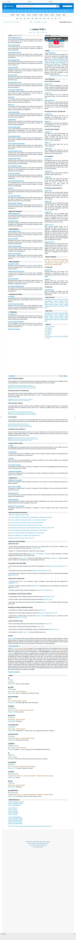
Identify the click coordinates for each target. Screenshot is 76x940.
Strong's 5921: (12, 684)
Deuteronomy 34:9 (49, 100)
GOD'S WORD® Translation (15, 166)
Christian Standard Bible (14, 136)
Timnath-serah (13, 452)
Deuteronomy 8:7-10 (48, 596)
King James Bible (12, 75)
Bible (5, 22)
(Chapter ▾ (14, 35)
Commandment (48, 301)
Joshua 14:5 (48, 93)
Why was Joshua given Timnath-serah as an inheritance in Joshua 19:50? (28, 530)
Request (51, 304)
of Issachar (49, 330)
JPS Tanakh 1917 (12, 314)
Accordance (48, 299)
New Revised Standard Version (16, 286)
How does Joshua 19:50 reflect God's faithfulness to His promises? (26, 533)
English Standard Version (14, 52)
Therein (61, 304)
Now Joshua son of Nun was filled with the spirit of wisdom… (22, 388)
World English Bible (13, 221)
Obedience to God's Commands (16, 506)
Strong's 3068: (12, 693)
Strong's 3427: (12, 796)
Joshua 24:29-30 (40, 615)
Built (52, 299)
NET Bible (10, 188)
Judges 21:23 (48, 201)
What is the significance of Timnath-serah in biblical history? (24, 535)
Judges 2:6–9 (54, 558)
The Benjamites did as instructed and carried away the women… (23, 439)
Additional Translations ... (14, 329)
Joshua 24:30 (48, 114)
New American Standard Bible (15, 90)
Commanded (64, 299)
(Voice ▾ (53, 35)
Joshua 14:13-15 (49, 225)
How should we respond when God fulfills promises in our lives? (26, 525)
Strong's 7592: (12, 768)
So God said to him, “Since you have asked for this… (20, 426)
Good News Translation (14, 173)
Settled (56, 304)
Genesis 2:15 (41, 613)
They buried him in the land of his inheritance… (19, 400)
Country (56, 301)
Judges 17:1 (48, 142)
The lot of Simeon (50, 326)
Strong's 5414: (12, 712)
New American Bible (13, 279)
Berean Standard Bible (14, 60)
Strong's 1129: (12, 777)
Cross (34, 32)
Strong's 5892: (12, 721)
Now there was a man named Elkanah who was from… (20, 411)
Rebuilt (46, 304)
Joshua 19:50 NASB (13, 813)
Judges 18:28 (48, 190)
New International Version (14, 37)
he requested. (62, 62)
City (55, 299)
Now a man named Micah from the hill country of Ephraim (21, 413)
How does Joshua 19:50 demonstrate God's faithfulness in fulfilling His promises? (30, 517)
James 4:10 (40, 626)
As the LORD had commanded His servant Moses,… (21, 385)
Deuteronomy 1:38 (45, 570)
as (49, 59)
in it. (60, 64)
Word (46, 307)
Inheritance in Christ (13, 493)
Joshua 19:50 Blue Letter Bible (16, 802)
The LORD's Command (15, 465)
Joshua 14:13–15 (32, 553)
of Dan (48, 334)
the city (52, 61)
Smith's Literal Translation (14, 253)
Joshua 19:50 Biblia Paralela (15, 818)
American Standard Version (15, 151)
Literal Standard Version (14, 231)
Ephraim (47, 303)
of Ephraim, (52, 62)
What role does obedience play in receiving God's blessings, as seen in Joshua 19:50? (31, 527)
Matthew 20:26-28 (13, 575)
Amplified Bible (12, 119)
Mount (66, 303)
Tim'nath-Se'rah (64, 306)
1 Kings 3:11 (48, 177)
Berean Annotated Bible (14, 127)
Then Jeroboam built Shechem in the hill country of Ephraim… (22, 414)
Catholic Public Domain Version (16, 271)
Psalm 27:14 (47, 623)
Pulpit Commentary (13, 646)
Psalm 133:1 (15, 587)
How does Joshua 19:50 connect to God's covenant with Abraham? (26, 522)
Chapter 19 (13, 22)
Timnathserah (48, 306)
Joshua (8, 22)
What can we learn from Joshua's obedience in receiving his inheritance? (28, 520)
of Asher (48, 331)
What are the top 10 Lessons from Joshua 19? (22, 538)
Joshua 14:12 (48, 159)
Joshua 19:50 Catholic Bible (15, 823)
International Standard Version (16, 181)
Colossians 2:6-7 (54, 629)
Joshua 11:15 (48, 84)
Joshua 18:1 (46, 602)
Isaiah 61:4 (42, 610)
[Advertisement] (39, 364)
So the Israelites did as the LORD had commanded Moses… (22, 386)
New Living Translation (14, 45)
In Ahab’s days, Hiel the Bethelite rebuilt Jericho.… (20, 440)
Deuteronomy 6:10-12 (51, 613)
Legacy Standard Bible (14, 112)
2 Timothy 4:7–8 (48, 590)
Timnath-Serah (56, 306)
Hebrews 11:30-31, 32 (20, 617)
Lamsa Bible (11, 296)
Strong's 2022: (12, 740)
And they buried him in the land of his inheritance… (20, 399)
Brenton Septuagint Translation (16, 321)
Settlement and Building (15, 471)
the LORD (53, 59)
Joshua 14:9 (40, 590)
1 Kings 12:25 (48, 148)
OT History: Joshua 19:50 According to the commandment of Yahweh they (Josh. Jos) (30, 826)
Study (38, 32)
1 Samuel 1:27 (48, 171)
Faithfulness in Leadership (15, 480)
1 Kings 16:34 (48, 212)
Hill (56, 303)
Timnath (66, 304)
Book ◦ (61, 376)
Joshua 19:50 (36, 548)
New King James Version (14, 82)
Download (65, 75)
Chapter (65, 376)
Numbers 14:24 (43, 553)
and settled (56, 64)
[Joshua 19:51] (74, 420)
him (48, 61)
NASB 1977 (11, 104)
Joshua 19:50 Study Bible (14, 817)
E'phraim (52, 303)
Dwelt (66, 301)
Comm (42, 32)
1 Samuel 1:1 (48, 132)
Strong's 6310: (12, 702)
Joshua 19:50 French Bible (15, 822)
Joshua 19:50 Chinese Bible (15, 820)
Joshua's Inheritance (50, 53)
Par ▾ (18, 35)
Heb (46, 32)
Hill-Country (61, 303)
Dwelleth (61, 301)
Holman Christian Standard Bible (16, 143)
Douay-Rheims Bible (13, 264)
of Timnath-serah (58, 61)
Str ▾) (20, 35)
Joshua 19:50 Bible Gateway (15, 803)
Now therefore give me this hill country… (18, 424)
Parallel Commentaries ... (14, 672)
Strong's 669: (11, 749)
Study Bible (12, 376)
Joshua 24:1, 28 (47, 599)
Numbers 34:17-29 (49, 242)
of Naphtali (49, 333)
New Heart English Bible (14, 196)
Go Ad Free (3, 933)
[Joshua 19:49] (2, 420)
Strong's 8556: (12, 730)
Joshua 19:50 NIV (12, 808)
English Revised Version (14, 158)
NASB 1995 (11, 97)
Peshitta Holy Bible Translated (16, 304)
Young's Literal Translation (14, 246)
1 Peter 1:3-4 (25, 632)
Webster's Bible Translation (15, 203)
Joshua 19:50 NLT (12, 809)
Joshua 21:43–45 (23, 558)
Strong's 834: (11, 759)
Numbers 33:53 (36, 570)
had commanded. (60, 59)
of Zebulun (49, 328)
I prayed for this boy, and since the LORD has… (19, 425)
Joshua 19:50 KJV (12, 814)
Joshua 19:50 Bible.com (14, 805)
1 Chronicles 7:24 (49, 289)
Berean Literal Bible (13, 67)
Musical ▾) (57, 35)
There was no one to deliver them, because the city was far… (22, 437)
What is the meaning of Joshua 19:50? (19, 514)
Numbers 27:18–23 (51, 566)
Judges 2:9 (47, 121)
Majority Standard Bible (14, 213)
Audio (30, 32)
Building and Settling (13, 499)
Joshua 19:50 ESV (12, 811)
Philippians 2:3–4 (12, 583)
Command (58, 299)
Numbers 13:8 (35, 585)
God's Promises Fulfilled (14, 486)
